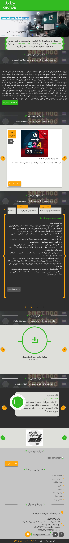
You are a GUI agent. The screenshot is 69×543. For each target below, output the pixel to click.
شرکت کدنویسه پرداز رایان (24, 540)
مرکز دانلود (57, 482)
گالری (60, 485)
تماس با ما (58, 499)
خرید (60, 489)
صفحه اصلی (57, 475)
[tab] (50, 211)
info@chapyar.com (41, 534)
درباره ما (58, 496)
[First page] (44, 306)
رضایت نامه (57, 492)
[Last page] (25, 306)
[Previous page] (37, 306)
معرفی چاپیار (57, 478)
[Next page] (31, 306)
